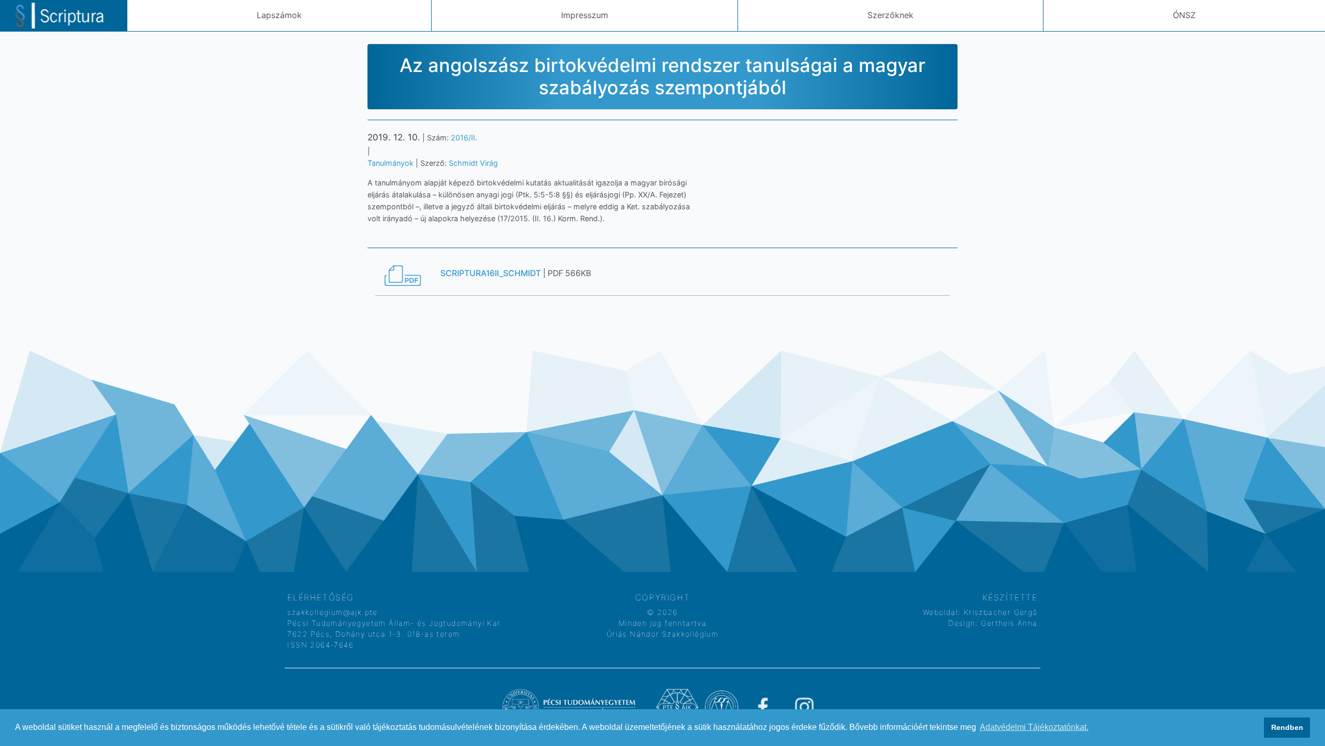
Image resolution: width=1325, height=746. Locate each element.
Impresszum (584, 15)
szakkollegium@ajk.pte (332, 612)
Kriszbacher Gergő (999, 612)
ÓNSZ (1184, 15)
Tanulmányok (390, 163)
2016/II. (464, 137)
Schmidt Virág (473, 163)
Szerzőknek (890, 15)
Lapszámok (279, 15)
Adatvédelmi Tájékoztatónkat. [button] (1034, 727)
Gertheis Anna (1008, 623)
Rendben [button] (1287, 727)
